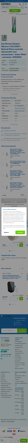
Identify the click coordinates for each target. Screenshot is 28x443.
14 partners (17, 215)
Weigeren (6, 232)
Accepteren (20, 232)
